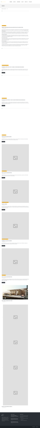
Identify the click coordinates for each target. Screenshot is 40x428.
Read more (3, 72)
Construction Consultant (5, 65)
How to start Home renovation (7, 172)
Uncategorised (4, 25)
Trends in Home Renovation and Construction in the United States (12, 27)
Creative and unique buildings (6, 136)
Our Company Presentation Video (7, 300)
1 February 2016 (4, 407)
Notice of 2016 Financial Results (7, 406)
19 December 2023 (4, 28)
